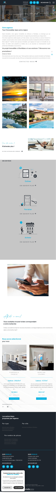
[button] (8, 406)
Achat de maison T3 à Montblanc (11, 439)
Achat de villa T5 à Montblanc (10, 443)
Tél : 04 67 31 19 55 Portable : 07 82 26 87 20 (12, 460)
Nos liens (33, 485)
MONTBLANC (25, 1)
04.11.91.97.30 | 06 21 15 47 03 (34, 460)
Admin (30, 485)
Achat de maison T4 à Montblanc (11, 440)
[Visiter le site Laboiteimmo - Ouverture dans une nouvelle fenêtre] (28, 488)
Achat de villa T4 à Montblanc (10, 442)
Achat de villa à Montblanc (7, 430)
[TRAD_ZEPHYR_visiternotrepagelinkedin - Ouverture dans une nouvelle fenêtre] (37, 2)
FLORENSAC (25, 3)
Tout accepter (18, 487)
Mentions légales (25, 485)
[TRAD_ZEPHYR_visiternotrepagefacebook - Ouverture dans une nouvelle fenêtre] (3, 466)
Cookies (42, 485)
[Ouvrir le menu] (53, 2)
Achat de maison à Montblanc (8, 427)
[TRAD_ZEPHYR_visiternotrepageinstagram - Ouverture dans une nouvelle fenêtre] (34, 2)
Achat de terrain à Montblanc (8, 428)
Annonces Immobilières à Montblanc (29, 427)
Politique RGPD (37, 485)
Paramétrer (7, 487)
